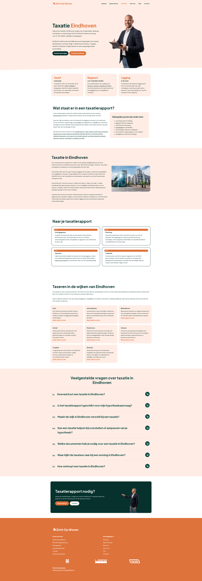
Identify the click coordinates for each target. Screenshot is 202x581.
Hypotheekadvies (58, 548)
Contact (147, 3)
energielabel (119, 127)
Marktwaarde (57, 116)
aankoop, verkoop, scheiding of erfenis (99, 86)
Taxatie (55, 551)
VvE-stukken (78, 122)
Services (124, 4)
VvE (128, 90)
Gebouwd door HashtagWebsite (63, 570)
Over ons (132, 3)
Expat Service (113, 3)
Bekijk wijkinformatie (59, 320)
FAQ (139, 3)
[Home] (62, 3)
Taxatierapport (62, 503)
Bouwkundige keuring (59, 543)
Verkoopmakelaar (58, 554)
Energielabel (56, 545)
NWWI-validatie (69, 86)
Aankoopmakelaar (58, 540)
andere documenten (61, 260)
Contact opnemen (77, 53)
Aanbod (103, 3)
